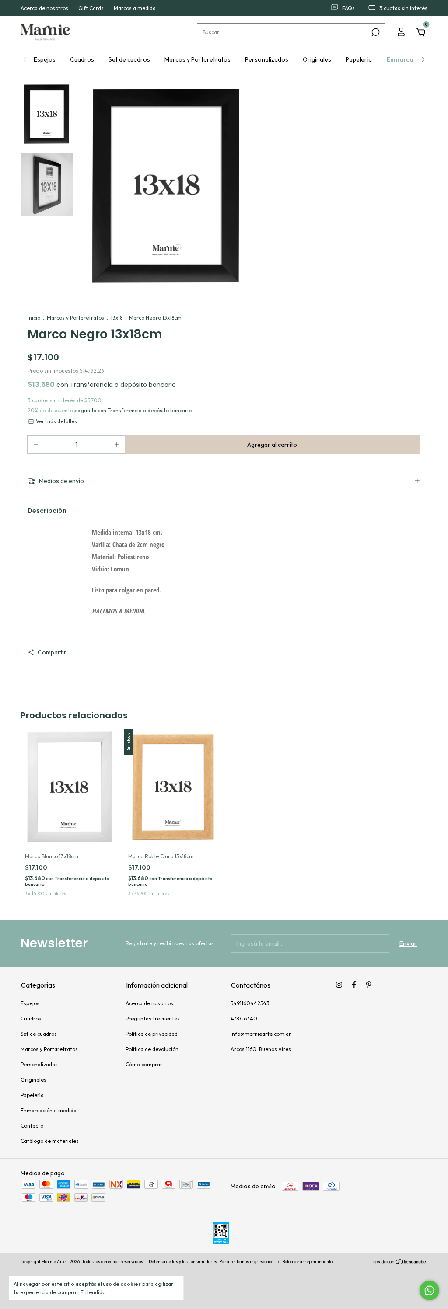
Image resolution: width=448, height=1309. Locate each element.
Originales (317, 59)
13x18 (116, 317)
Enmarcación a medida (49, 1110)
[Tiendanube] (400, 1263)
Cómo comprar (144, 1064)
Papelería (359, 59)
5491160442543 (250, 1003)
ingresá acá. (262, 1261)
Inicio (34, 317)
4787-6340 (244, 1018)
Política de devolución (152, 1049)
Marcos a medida (135, 8)
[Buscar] (375, 32)
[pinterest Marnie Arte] (368, 984)
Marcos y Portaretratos (197, 59)
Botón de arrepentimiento (307, 1261)
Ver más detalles (56, 421)
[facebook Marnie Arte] (353, 984)
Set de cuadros (129, 59)
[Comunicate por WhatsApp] (429, 1290)
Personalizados (266, 59)
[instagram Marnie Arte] (339, 984)
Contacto (32, 1125)
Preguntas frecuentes (153, 1018)
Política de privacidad (152, 1033)
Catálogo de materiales (50, 1141)
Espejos (45, 59)
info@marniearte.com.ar (261, 1033)
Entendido (92, 1292)
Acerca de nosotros (44, 8)
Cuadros (82, 59)
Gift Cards (91, 8)
